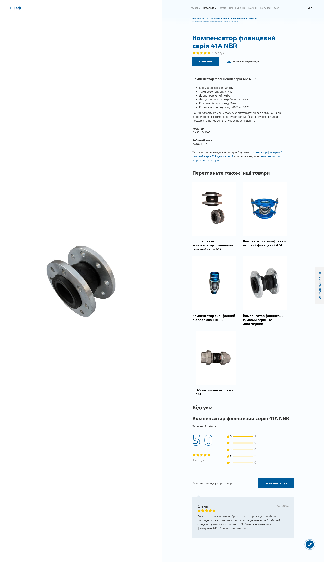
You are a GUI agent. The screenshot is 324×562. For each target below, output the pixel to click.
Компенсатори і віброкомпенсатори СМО (235, 18)
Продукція (208, 8)
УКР (310, 8)
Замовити (205, 61)
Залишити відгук (276, 482)
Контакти (265, 8)
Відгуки (252, 8)
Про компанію (237, 8)
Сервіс (223, 8)
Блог (276, 8)
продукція (198, 18)
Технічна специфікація (246, 61)
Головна (195, 8)
